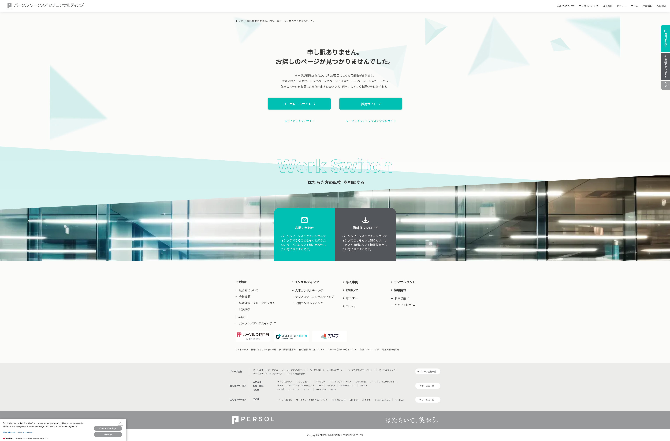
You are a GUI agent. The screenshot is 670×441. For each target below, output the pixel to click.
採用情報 (662, 6)
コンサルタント (405, 282)
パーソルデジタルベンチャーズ (267, 373)
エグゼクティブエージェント (300, 385)
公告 (377, 349)
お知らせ (352, 290)
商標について (366, 349)
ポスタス (366, 399)
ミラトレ (307, 389)
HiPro (333, 389)
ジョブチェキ (302, 381)
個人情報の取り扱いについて (312, 349)
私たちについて (566, 6)
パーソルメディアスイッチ (255, 323)
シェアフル (293, 389)
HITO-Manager (338, 399)
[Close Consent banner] (120, 422)
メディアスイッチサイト (299, 121)
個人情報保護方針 (287, 349)
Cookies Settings (107, 428)
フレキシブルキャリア (340, 381)
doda (280, 385)
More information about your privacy (18, 432)
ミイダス (331, 385)
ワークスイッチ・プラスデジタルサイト (371, 121)
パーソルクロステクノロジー (361, 369)
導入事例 (607, 6)
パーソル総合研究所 (295, 373)
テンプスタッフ (284, 381)
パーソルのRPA (284, 399)
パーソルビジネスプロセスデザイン (326, 369)
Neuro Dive (321, 389)
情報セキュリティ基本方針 (263, 349)
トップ (239, 21)
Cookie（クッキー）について (343, 349)
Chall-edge (361, 381)
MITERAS (354, 399)
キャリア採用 (403, 305)
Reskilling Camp (382, 399)
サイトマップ (242, 349)
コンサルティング (588, 6)
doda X (363, 385)
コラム (634, 6)
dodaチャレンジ (348, 385)
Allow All (108, 434)
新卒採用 (400, 298)
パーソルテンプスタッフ (293, 369)
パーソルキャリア (387, 369)
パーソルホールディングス (265, 369)
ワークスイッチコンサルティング (311, 399)
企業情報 (647, 6)
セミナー (622, 6)
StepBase (399, 399)
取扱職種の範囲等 (390, 349)
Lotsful (280, 389)
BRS (321, 385)
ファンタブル (319, 381)
